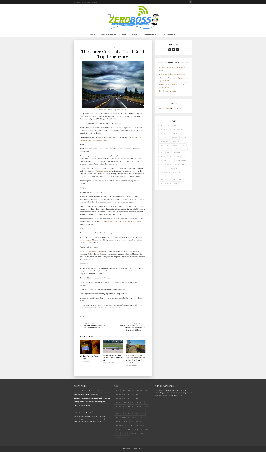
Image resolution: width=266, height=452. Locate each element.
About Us (77, 2)
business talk (178, 133)
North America (181, 160)
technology (177, 176)
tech (168, 176)
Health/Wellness (151, 34)
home (168, 152)
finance (182, 145)
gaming (184, 149)
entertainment (164, 145)
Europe (174, 145)
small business (165, 172)
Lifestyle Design (170, 34)
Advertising (86, 2)
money (171, 160)
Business (135, 34)
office (162, 164)
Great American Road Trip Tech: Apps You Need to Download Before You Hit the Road (135, 358)
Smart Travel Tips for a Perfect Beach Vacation (88, 391)
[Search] (190, 2)
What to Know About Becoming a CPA (171, 74)
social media (177, 172)
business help (178, 129)
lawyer (176, 156)
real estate (164, 168)
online (169, 164)
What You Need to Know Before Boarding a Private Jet (113, 357)
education (175, 141)
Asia (161, 125)
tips (161, 179)
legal (183, 156)
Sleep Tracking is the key (167, 91)
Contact (95, 2)
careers (175, 137)
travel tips (178, 179)
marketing (163, 160)
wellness (168, 183)
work (175, 183)
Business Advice (165, 129)
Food (161, 149)
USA (161, 183)
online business (180, 164)
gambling (169, 149)
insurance (177, 152)
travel (168, 179)
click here (85, 421)
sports (162, 176)
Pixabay (123, 110)
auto (167, 125)
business (175, 125)
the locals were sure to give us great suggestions (120, 221)
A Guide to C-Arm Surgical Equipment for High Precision (92, 398)
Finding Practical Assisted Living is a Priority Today (90, 402)
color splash (166, 108)
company (183, 137)
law (170, 156)
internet (163, 156)
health (162, 152)
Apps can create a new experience (92, 251)
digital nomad (164, 141)
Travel (92, 34)
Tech (124, 34)
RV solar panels (100, 171)
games (177, 149)
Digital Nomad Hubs (109, 34)
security (174, 168)
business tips (164, 137)
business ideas (165, 133)
